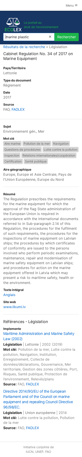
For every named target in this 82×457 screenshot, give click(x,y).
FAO (48, 451)
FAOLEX (18, 109)
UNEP (39, 451)
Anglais (9, 295)
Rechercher (66, 37)
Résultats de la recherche (24, 47)
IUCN (29, 451)
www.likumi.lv (14, 307)
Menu (70, 5)
